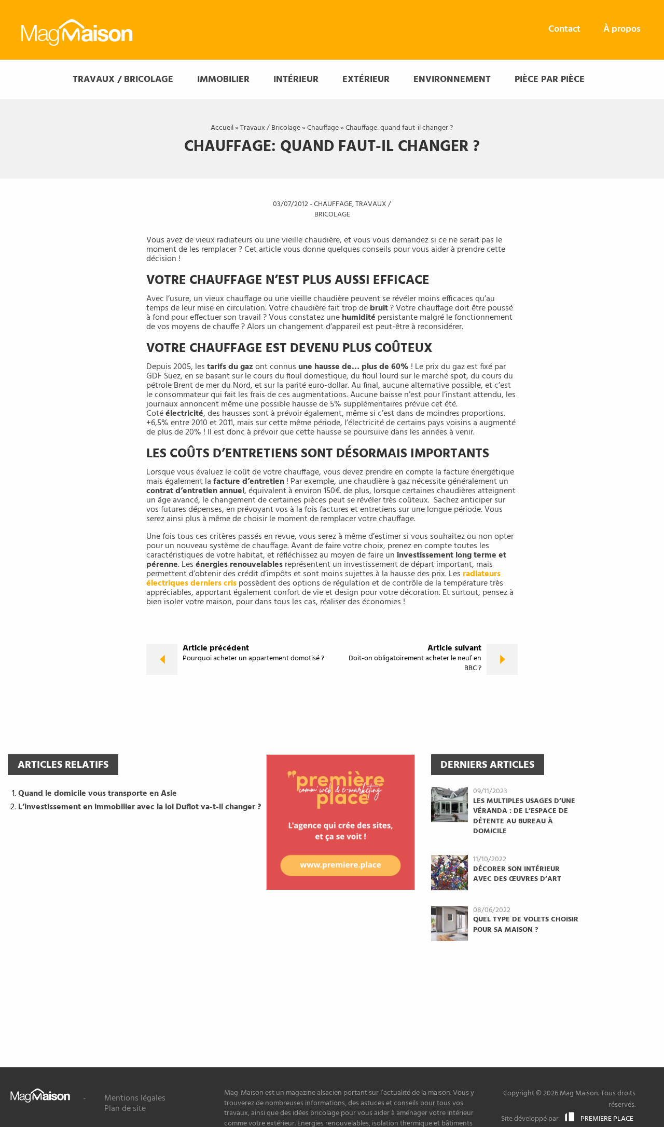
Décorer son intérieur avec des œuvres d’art (517, 874)
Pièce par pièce (550, 79)
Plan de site (125, 1109)
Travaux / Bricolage (123, 79)
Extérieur (366, 79)
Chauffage (323, 128)
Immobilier (223, 79)
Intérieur (296, 79)
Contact (564, 29)
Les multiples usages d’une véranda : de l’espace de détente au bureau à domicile (524, 816)
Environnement (452, 79)
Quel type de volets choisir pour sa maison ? (525, 925)
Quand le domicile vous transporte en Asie (97, 793)
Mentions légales (134, 1098)
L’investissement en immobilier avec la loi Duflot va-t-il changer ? (139, 807)
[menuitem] (564, 29)
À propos (622, 29)
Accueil (222, 128)
